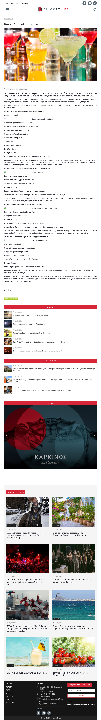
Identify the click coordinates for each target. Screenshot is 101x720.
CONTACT (14, 3)
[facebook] (84, 3)
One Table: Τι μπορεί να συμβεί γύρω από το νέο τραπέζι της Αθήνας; (39, 342)
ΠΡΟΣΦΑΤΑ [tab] (50, 307)
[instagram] (90, 3)
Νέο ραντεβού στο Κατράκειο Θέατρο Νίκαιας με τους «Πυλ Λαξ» (38, 351)
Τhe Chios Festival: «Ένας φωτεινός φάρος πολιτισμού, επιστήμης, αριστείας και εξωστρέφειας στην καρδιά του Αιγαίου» (54, 370)
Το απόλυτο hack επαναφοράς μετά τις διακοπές (31, 333)
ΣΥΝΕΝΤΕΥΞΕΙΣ (50, 361)
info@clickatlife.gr (47, 696)
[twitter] (95, 3)
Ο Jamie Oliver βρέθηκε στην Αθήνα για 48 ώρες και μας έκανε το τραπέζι (42, 390)
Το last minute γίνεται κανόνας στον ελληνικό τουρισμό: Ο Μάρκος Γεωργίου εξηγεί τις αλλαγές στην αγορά (52, 380)
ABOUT (6, 3)
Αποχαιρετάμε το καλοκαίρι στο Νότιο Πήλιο (30, 315)
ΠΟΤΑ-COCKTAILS (11, 299)
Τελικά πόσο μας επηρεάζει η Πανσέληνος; (29, 324)
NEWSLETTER (25, 3)
